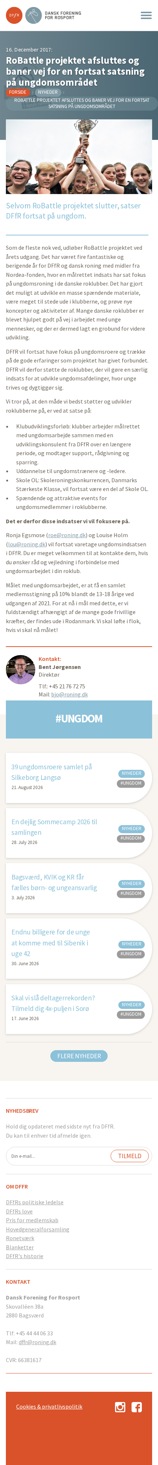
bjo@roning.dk (69, 694)
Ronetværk (20, 1238)
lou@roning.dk (26, 544)
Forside (17, 92)
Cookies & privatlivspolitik (49, 1406)
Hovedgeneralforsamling (37, 1229)
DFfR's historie (24, 1256)
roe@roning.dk (67, 535)
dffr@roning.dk (37, 1342)
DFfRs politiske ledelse (35, 1202)
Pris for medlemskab (32, 1220)
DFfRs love (19, 1211)
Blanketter (20, 1247)
